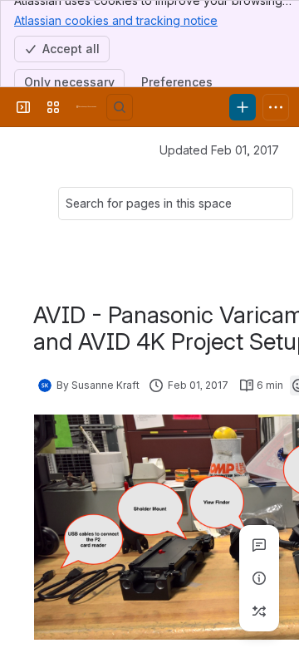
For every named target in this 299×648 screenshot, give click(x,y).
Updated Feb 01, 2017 (219, 150)
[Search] (119, 107)
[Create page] (259, 611)
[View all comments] (259, 545)
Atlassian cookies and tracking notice (116, 20)
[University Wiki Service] (86, 107)
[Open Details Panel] (259, 578)
